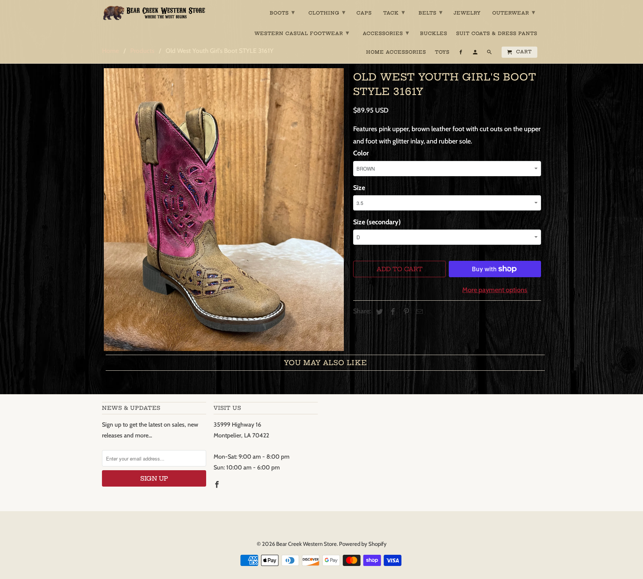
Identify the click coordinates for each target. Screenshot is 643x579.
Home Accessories (396, 52)
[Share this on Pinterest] (405, 312)
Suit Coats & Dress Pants (496, 33)
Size (359, 188)
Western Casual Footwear (302, 32)
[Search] (490, 54)
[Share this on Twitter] (378, 312)
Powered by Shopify (363, 544)
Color (361, 153)
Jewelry (467, 13)
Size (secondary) (377, 222)
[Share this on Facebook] (392, 312)
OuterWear (513, 12)
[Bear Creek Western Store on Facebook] (218, 485)
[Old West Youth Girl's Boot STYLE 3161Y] (224, 209)
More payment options (494, 290)
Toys (442, 52)
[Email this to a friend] (418, 312)
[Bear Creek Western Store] (154, 13)
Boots (282, 12)
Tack (394, 12)
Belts (431, 12)
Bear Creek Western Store (306, 544)
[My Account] (476, 54)
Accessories (386, 32)
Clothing (327, 12)
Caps (364, 13)
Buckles (433, 33)
